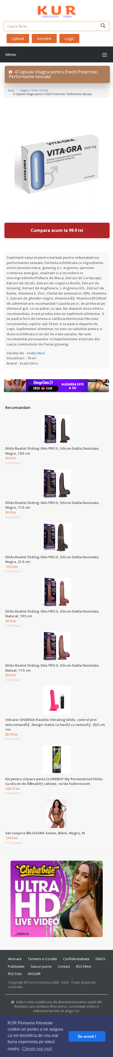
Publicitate (16, 966)
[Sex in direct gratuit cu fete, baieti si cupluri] (56, 385)
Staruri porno (41, 966)
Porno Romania (38, 982)
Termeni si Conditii (42, 958)
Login (69, 38)
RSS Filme (83, 966)
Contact (64, 966)
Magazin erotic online (34, 90)
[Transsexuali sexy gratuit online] (57, 898)
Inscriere (44, 38)
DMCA (100, 958)
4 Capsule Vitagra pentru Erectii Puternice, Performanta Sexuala (53, 74)
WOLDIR (34, 973)
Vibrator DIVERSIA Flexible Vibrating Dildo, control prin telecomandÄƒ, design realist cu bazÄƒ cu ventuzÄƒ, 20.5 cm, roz (55, 724)
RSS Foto (15, 973)
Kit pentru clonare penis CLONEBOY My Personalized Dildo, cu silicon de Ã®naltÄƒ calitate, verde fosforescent (54, 781)
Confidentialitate (76, 958)
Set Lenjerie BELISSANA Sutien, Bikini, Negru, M (45, 833)
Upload (18, 38)
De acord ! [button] (87, 1036)
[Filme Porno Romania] (56, 10)
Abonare (15, 958)
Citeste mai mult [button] (37, 1049)
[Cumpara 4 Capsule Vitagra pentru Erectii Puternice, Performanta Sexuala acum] (56, 163)
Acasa (11, 90)
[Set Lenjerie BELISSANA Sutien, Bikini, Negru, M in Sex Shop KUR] (56, 813)
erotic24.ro (36, 353)
